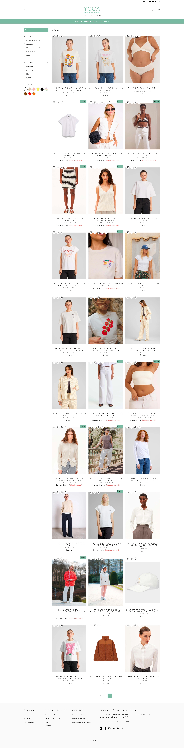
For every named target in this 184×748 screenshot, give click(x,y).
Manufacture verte (33, 48)
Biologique (30, 52)
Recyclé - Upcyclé (33, 40)
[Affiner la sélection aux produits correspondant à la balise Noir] (42, 89)
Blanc (28, 30)
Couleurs (29, 84)
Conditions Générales (80, 715)
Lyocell (29, 78)
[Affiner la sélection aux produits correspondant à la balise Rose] (34, 89)
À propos (98, 16)
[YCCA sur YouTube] (109, 728)
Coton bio (30, 70)
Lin (27, 74)
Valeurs (28, 36)
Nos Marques (29, 722)
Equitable (30, 44)
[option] (92, 21)
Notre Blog (28, 718)
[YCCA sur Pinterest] (118, 728)
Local (28, 55)
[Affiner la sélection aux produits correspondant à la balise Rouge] (30, 93)
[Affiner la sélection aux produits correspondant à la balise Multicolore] (46, 89)
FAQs (47, 722)
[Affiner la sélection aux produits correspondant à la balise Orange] (34, 93)
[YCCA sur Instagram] (101, 728)
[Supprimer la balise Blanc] (26, 89)
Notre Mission (29, 715)
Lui (91, 16)
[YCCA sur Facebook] (105, 728)
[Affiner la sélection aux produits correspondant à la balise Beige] (30, 89)
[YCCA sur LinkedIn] (122, 728)
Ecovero (29, 67)
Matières (29, 62)
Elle (84, 16)
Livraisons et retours (52, 718)
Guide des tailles (51, 715)
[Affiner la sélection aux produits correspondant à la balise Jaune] (38, 89)
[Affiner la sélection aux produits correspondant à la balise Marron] (26, 93)
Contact (48, 726)
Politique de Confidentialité (82, 722)
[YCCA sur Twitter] (114, 728)
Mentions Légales (78, 718)
